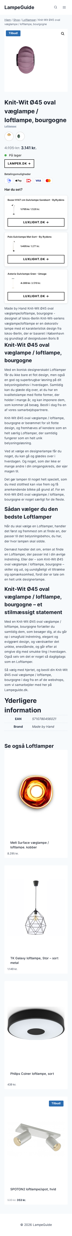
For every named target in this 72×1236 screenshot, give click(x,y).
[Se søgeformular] (55, 7)
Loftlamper (10, 126)
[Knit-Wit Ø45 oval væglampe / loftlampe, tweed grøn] (20, 136)
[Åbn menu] (64, 7)
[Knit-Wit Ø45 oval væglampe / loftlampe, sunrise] (9, 136)
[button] (62, 33)
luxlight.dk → (36, 222)
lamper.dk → (19, 163)
